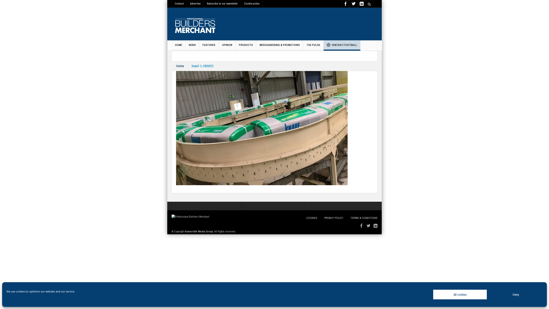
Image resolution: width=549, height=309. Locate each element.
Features (208, 45)
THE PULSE (313, 45)
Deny (516, 294)
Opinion (227, 45)
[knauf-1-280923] (262, 127)
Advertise (195, 3)
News (192, 45)
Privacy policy (333, 218)
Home (178, 45)
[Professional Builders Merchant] (195, 24)
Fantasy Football (344, 45)
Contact (179, 3)
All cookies (460, 294)
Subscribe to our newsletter (222, 3)
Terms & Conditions (363, 218)
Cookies (311, 218)
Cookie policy (251, 3)
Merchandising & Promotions (279, 45)
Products (246, 45)
